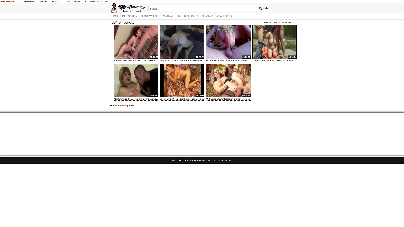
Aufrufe (276, 22)
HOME (115, 16)
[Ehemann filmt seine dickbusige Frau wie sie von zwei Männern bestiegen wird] (182, 80)
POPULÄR (167, 16)
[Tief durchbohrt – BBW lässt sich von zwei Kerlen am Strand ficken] (274, 42)
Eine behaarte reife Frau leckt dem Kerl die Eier (137, 60)
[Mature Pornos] (127, 7)
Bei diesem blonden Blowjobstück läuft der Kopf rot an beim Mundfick (240, 60)
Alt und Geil (57, 1)
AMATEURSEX (224, 16)
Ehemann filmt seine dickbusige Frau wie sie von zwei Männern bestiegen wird (198, 98)
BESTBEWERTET (150, 16)
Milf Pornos (43, 1)
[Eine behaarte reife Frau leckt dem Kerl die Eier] (136, 42)
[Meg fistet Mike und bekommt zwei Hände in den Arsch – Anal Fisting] (182, 42)
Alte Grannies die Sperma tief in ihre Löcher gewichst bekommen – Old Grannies (153, 98)
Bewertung (286, 22)
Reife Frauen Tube (74, 1)
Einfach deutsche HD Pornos (97, 1)
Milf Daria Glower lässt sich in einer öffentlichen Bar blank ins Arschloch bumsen (245, 98)
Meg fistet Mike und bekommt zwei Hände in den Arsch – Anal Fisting (193, 60)
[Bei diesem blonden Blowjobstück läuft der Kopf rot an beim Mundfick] (228, 42)
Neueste (267, 22)
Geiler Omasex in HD (26, 1)
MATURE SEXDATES (188, 16)
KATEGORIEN (129, 16)
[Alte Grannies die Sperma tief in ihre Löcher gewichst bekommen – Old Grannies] (136, 80)
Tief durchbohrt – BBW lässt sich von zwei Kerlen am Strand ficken (284, 60)
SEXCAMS (207, 16)
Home (113, 105)
